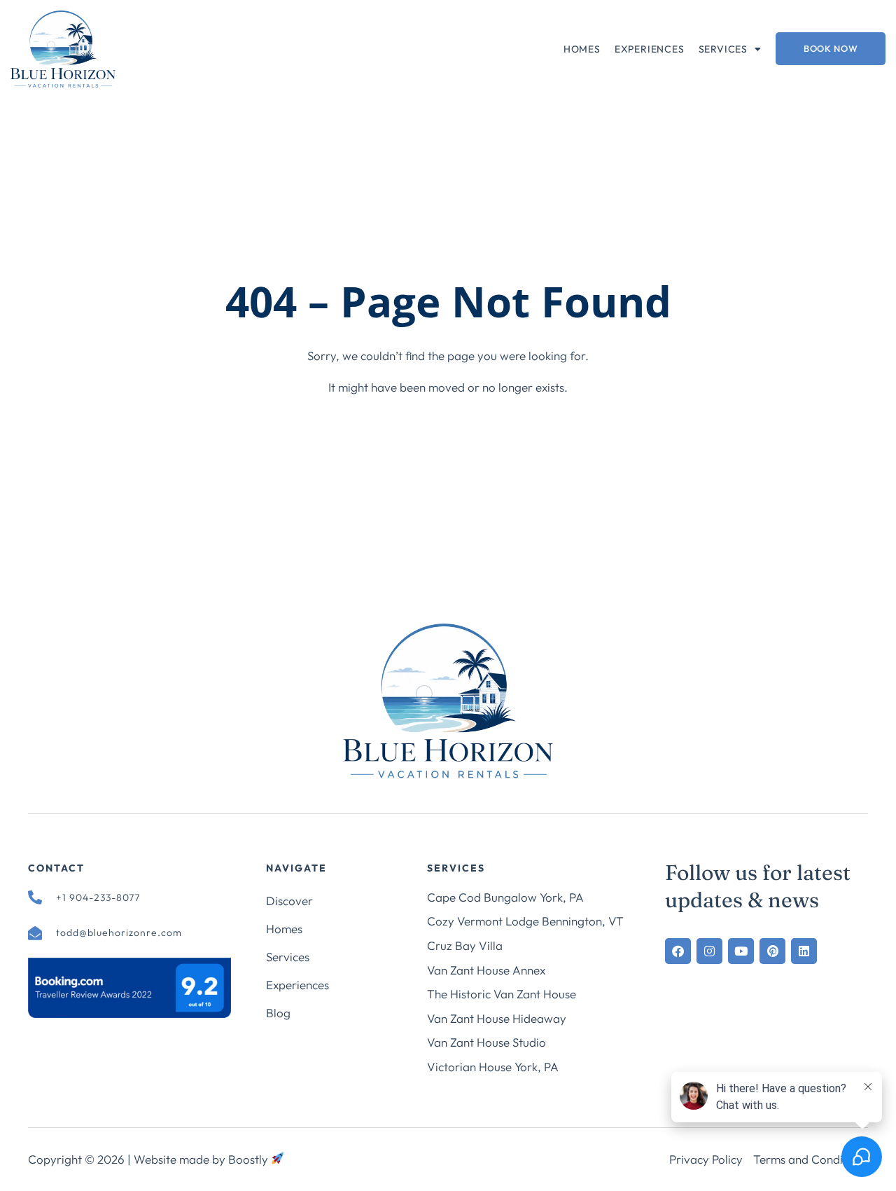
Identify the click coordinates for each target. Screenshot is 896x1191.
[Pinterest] (772, 951)
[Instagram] (709, 951)
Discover (289, 900)
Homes (582, 49)
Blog (278, 1012)
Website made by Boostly (202, 1159)
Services (723, 49)
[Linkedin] (804, 951)
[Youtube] (741, 951)
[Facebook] (678, 951)
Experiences (650, 49)
